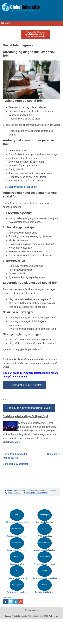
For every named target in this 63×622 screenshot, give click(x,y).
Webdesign (32, 616)
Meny (7, 23)
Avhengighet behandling (17, 592)
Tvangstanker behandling (17, 578)
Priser (44, 584)
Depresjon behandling (44, 522)
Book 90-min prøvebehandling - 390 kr (29, 407)
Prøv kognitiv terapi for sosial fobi (20, 187)
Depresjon (44, 515)
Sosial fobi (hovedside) (15, 454)
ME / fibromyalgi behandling (17, 522)
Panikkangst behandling (16, 536)
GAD (45, 570)
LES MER (14, 442)
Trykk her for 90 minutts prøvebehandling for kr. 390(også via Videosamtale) (35, 34)
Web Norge (53, 616)
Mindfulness (44, 556)
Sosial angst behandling (16, 550)
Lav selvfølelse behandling (44, 550)
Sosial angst (17, 543)
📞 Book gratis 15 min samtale (24, 385)
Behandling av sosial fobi (16, 464)
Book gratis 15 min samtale (37, 493)
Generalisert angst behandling (45, 578)
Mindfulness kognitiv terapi (44, 564)
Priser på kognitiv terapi (44, 592)
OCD (17, 570)
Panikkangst (17, 529)
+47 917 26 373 (14, 493)
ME (16, 515)
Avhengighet (17, 584)
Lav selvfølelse (44, 543)
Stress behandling (17, 564)
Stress (17, 556)
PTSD (44, 529)
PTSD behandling (45, 536)
